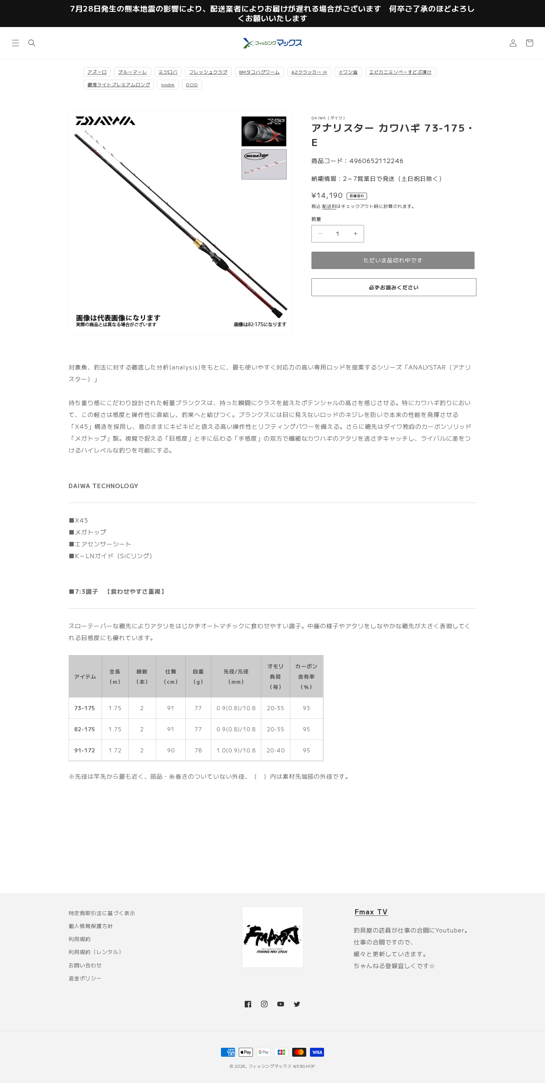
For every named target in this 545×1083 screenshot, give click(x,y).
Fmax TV (371, 911)
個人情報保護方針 (91, 926)
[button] (15, 43)
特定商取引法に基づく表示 (102, 913)
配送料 (329, 206)
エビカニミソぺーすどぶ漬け (400, 72)
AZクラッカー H (309, 72)
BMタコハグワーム (259, 72)
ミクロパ (168, 72)
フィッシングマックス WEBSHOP (282, 1066)
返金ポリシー (85, 978)
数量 (316, 218)
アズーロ (97, 72)
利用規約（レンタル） (96, 952)
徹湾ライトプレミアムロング (118, 84)
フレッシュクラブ (208, 72)
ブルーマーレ (132, 72)
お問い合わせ (85, 965)
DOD (192, 84)
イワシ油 (348, 72)
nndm (168, 84)
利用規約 (80, 939)
